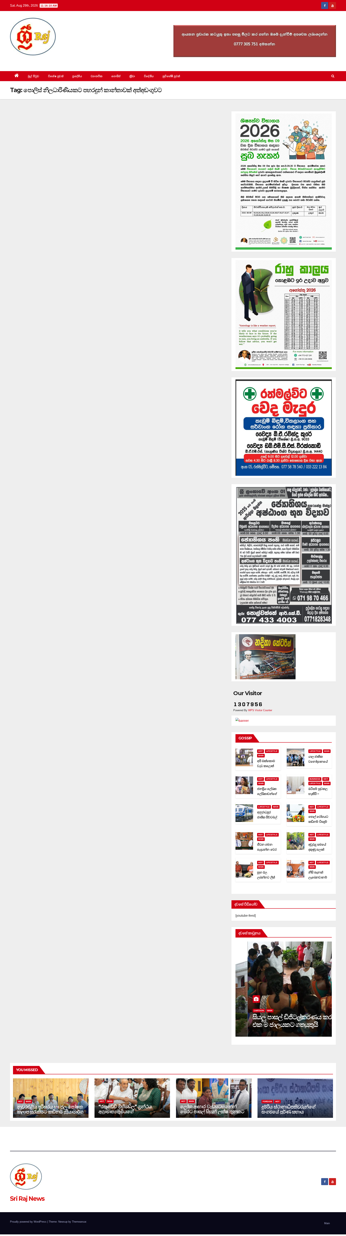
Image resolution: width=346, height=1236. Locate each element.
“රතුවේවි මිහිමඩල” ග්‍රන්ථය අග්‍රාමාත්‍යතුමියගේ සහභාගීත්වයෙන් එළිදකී (125, 1111)
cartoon (247, 1010)
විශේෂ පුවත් (56, 76)
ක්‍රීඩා (132, 76)
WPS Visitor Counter (260, 710)
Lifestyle (272, 751)
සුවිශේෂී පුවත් (171, 76)
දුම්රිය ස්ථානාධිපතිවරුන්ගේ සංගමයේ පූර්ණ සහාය (289, 1109)
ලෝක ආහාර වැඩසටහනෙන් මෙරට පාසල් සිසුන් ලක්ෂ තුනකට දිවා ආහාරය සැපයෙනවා (212, 1111)
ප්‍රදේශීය (77, 76)
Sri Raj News (27, 62)
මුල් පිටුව (33, 76)
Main (261, 755)
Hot (260, 751)
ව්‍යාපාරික (97, 76)
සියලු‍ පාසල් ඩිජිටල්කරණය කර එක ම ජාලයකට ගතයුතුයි (280, 1020)
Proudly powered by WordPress (28, 1221)
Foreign (267, 1101)
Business (315, 779)
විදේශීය (149, 76)
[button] (332, 76)
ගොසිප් (116, 76)
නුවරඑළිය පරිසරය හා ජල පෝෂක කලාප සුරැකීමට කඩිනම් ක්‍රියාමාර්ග (50, 1109)
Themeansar (79, 1221)
